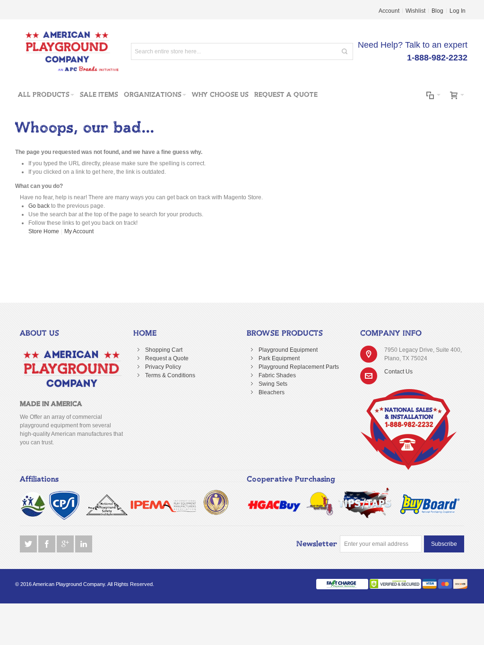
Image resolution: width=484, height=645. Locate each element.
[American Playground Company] (67, 51)
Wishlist (415, 11)
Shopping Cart (163, 350)
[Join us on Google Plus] (66, 544)
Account (389, 11)
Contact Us (398, 371)
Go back (39, 206)
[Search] (345, 51)
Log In (457, 11)
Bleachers (272, 392)
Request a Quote (167, 358)
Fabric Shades (277, 375)
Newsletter (316, 544)
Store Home (43, 231)
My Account (79, 231)
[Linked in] (83, 544)
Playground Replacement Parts (299, 367)
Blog (437, 11)
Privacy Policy (163, 367)
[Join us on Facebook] (47, 544)
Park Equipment (279, 358)
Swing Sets (273, 384)
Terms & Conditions (170, 375)
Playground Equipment (288, 350)
